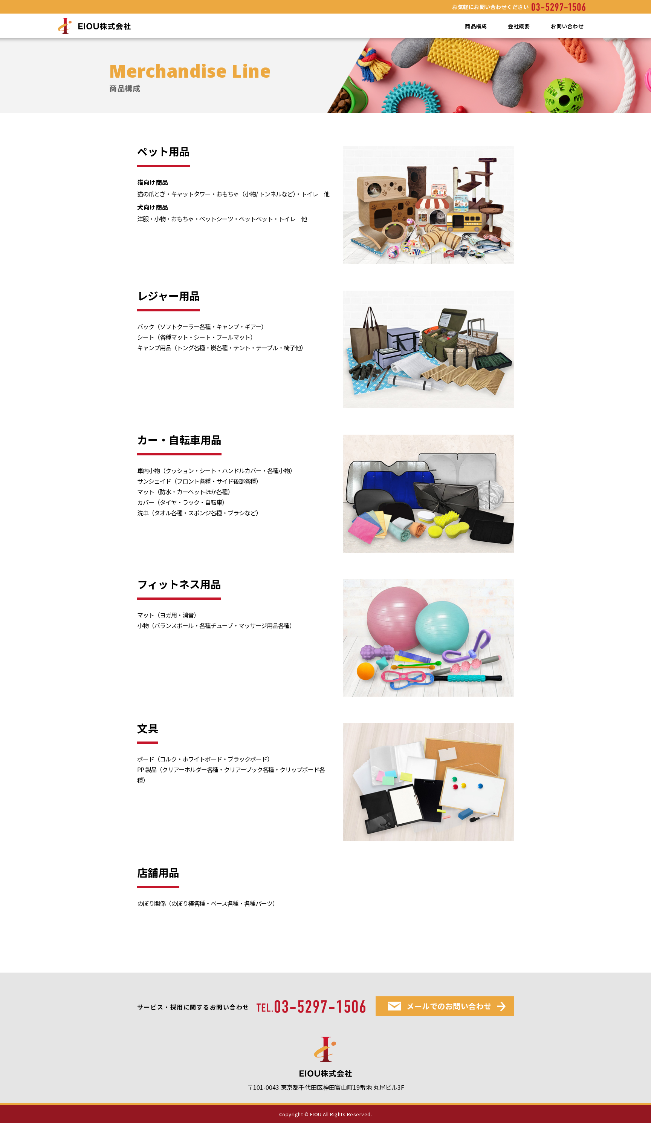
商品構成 (476, 26)
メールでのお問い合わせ (449, 1005)
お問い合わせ (567, 26)
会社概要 (519, 26)
